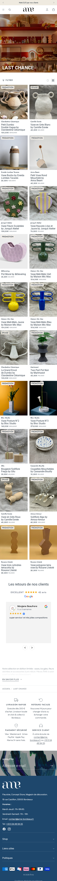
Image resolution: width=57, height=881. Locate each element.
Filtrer (9, 80)
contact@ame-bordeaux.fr (39, 739)
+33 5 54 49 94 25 (44, 742)
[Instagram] (9, 829)
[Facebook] (4, 829)
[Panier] (53, 9)
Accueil (6, 689)
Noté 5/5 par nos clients (28, 2)
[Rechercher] (9, 9)
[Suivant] (32, 647)
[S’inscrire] (52, 766)
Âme (32, 875)
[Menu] (3, 9)
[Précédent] (25, 647)
